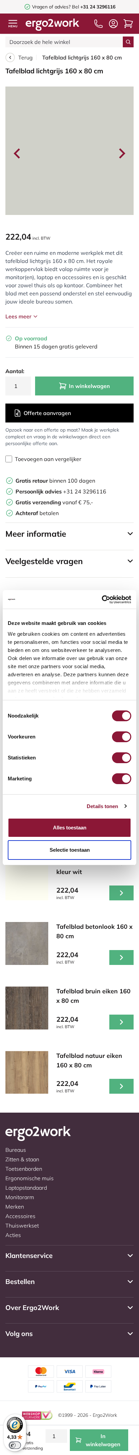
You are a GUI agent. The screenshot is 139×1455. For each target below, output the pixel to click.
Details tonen (102, 806)
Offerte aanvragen (47, 413)
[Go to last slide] (17, 153)
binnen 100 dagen (55, 480)
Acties (13, 1235)
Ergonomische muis (29, 1178)
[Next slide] (121, 153)
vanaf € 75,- (54, 502)
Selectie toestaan (70, 850)
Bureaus (15, 1149)
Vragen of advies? (51, 7)
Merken (14, 1206)
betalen (37, 513)
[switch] (121, 736)
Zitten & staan (22, 1159)
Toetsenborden (23, 1168)
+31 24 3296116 (61, 491)
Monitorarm (19, 1197)
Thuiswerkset (22, 1225)
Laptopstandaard (26, 1187)
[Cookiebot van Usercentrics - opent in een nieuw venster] (101, 599)
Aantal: (14, 371)
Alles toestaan (69, 827)
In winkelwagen (89, 386)
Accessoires (20, 1216)
